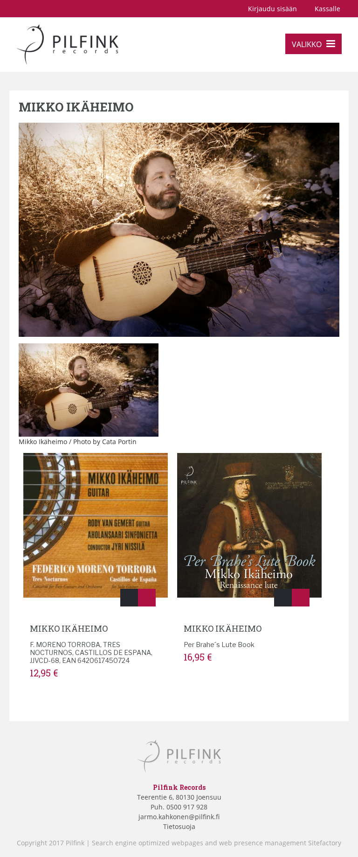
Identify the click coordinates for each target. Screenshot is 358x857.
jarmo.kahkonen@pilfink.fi (179, 816)
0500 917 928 (186, 806)
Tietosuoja (179, 826)
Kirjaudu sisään (272, 8)
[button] (129, 597)
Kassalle (327, 8)
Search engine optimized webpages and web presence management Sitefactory (216, 842)
